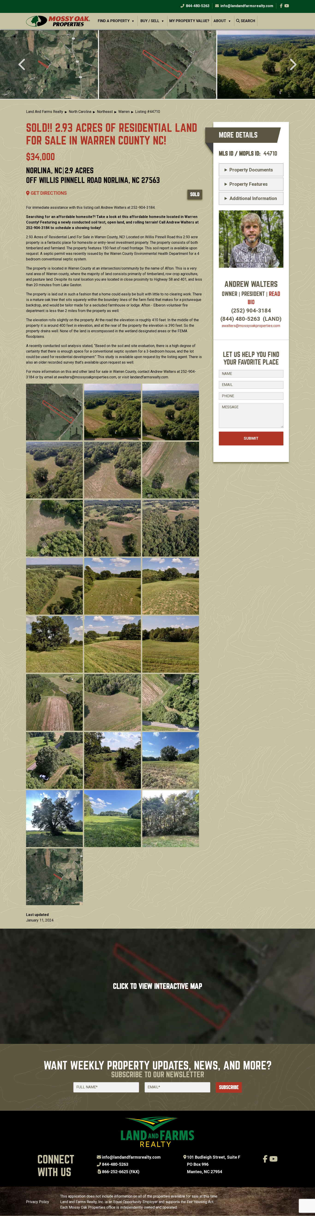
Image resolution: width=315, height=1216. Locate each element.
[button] (157, 64)
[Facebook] (281, 5)
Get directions (48, 193)
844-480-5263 (197, 6)
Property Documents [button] (251, 170)
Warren (124, 111)
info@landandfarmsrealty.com (131, 1157)
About (220, 21)
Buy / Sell (149, 21)
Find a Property (114, 21)
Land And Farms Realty (44, 111)
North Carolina (80, 111)
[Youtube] (286, 5)
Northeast (105, 111)
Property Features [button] (248, 184)
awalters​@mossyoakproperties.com (251, 326)
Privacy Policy (37, 1202)
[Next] (292, 65)
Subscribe (229, 1087)
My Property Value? (189, 21)
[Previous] (22, 65)
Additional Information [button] (253, 198)
